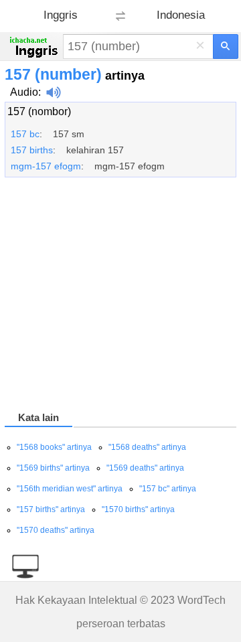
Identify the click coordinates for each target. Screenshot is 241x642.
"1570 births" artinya (138, 509)
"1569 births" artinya (53, 468)
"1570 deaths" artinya (55, 530)
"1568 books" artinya (54, 447)
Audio (24, 92)
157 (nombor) (39, 111)
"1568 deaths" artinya (147, 447)
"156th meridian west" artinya (70, 488)
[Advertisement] (120, 296)
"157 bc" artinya (167, 488)
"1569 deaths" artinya (145, 468)
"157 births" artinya (51, 509)
